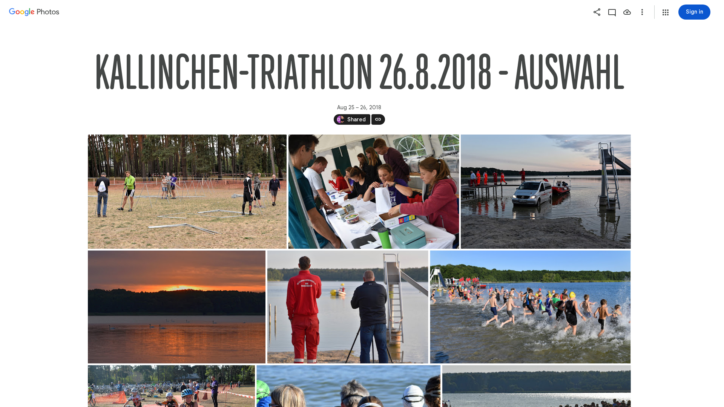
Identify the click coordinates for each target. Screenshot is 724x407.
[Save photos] (627, 12)
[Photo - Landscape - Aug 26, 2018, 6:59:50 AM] (347, 307)
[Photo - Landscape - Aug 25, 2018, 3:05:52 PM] (373, 192)
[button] (665, 12)
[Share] (596, 12)
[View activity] (612, 12)
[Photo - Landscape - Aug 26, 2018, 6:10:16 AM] (545, 192)
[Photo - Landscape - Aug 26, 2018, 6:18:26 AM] (176, 307)
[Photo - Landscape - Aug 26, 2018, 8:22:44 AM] (530, 307)
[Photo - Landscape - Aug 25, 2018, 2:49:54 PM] (187, 192)
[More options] (642, 12)
